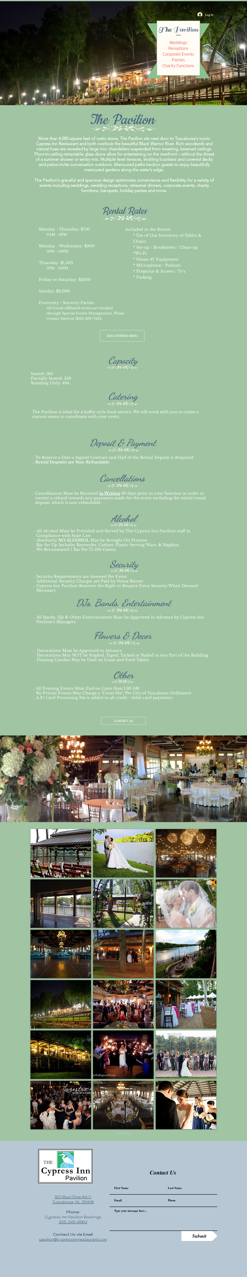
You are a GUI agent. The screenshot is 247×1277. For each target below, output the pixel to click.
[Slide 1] (114, 100)
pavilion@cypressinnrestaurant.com (73, 1239)
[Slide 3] (128, 100)
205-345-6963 (73, 1222)
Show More (123, 1133)
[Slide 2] (121, 100)
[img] (60, 853)
